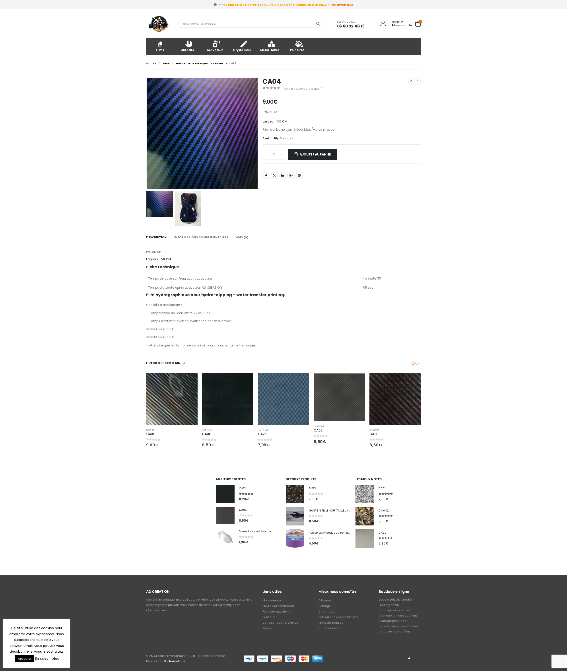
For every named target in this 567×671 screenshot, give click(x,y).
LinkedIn (282, 175)
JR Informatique (174, 661)
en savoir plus (342, 5)
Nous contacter (329, 628)
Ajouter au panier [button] (190, 381)
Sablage (324, 606)
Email (299, 175)
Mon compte (271, 600)
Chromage (326, 611)
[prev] (411, 81)
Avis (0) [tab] (242, 237)
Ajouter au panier (315, 154)
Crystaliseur (242, 50)
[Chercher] (318, 23)
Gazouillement (274, 175)
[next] (418, 81)
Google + (290, 175)
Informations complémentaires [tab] (201, 237)
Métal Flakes (269, 50)
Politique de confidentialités (338, 617)
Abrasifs (187, 50)
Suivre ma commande (278, 606)
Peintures (297, 50)
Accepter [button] (24, 659)
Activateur (215, 50)
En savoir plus (47, 658)
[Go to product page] (172, 399)
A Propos (325, 600)
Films (160, 50)
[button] (147, 133)
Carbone (151, 430)
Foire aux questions (276, 611)
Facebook (266, 175)
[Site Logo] (158, 24)
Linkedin (417, 658)
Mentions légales (330, 622)
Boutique (268, 617)
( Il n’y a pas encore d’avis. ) (302, 89)
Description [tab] (156, 237)
